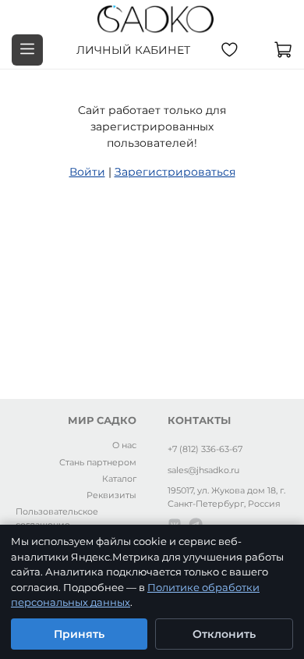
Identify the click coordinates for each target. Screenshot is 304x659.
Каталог (119, 478)
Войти (87, 172)
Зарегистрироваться (175, 172)
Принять (79, 634)
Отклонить (224, 634)
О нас (124, 445)
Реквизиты (111, 495)
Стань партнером (97, 462)
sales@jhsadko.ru (203, 470)
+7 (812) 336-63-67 (205, 448)
